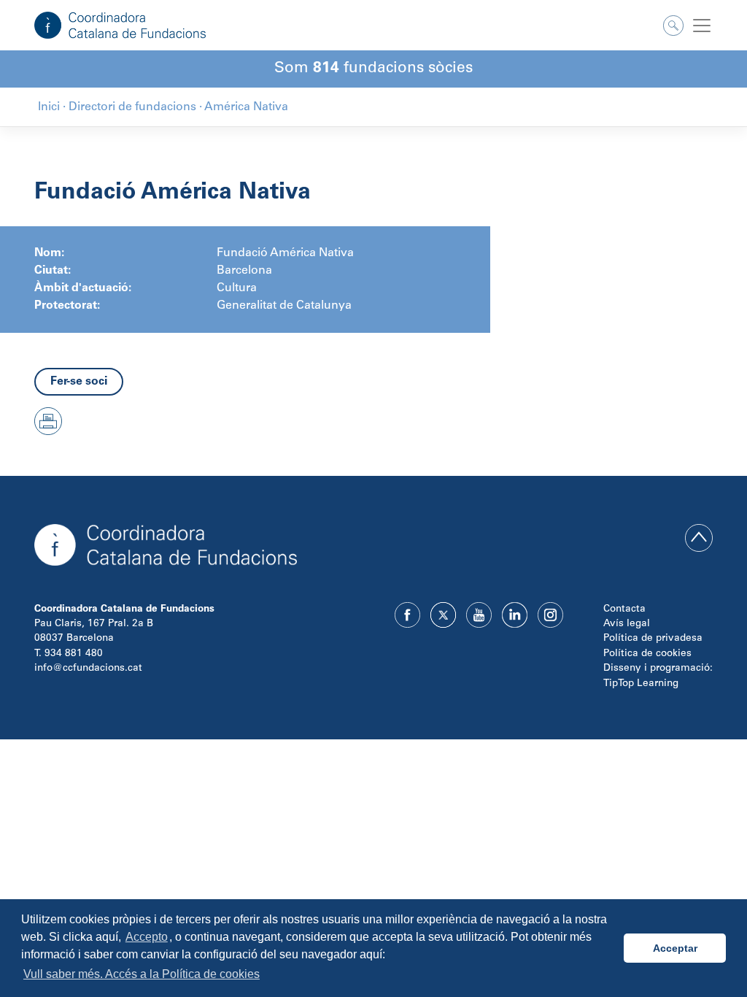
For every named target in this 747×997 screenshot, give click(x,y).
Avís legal (626, 624)
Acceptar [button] (675, 948)
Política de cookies (647, 654)
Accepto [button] (146, 937)
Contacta (624, 609)
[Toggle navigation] (702, 25)
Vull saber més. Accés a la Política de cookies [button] (141, 974)
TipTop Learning (640, 684)
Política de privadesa (653, 639)
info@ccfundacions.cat (88, 668)
